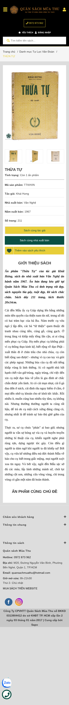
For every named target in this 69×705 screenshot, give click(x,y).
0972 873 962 (35, 23)
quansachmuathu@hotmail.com (31, 572)
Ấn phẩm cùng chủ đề (34, 491)
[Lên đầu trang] (58, 686)
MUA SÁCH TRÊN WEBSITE (20, 588)
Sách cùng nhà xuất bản (34, 240)
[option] (13, 156)
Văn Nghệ (30, 202)
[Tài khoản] (64, 9)
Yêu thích (27, 32)
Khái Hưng (22, 193)
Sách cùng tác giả (34, 230)
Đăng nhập (44, 32)
